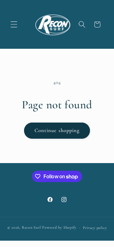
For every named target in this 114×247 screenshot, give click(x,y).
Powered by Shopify (59, 227)
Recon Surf (31, 227)
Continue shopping (57, 130)
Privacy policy (95, 227)
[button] (14, 24)
